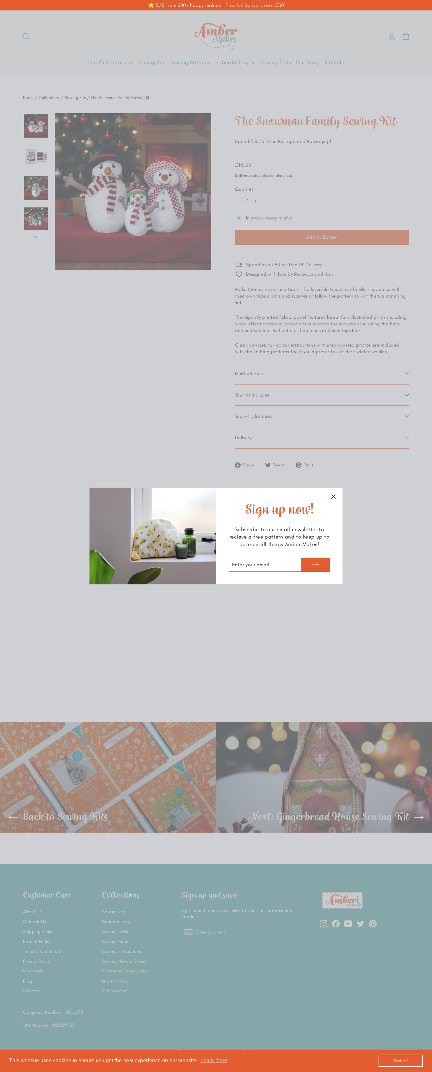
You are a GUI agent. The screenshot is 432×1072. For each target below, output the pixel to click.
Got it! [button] (400, 1060)
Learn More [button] (214, 1060)
